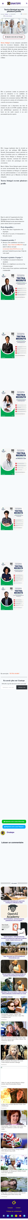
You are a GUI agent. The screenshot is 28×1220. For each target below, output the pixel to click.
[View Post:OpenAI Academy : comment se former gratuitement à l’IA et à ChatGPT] (14, 911)
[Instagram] (16, 1216)
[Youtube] (20, 1216)
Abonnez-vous (21, 687)
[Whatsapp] (12, 1216)
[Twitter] (8, 1216)
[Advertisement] (14, 74)
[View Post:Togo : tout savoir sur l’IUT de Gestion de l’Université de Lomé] (14, 948)
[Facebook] (4, 1216)
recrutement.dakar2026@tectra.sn (12, 249)
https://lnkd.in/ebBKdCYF (15, 245)
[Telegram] (24, 1216)
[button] (3, 3)
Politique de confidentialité (14, 1211)
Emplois (10, 16)
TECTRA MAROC (14, 673)
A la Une (6, 16)
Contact (18, 1207)
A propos (10, 1207)
